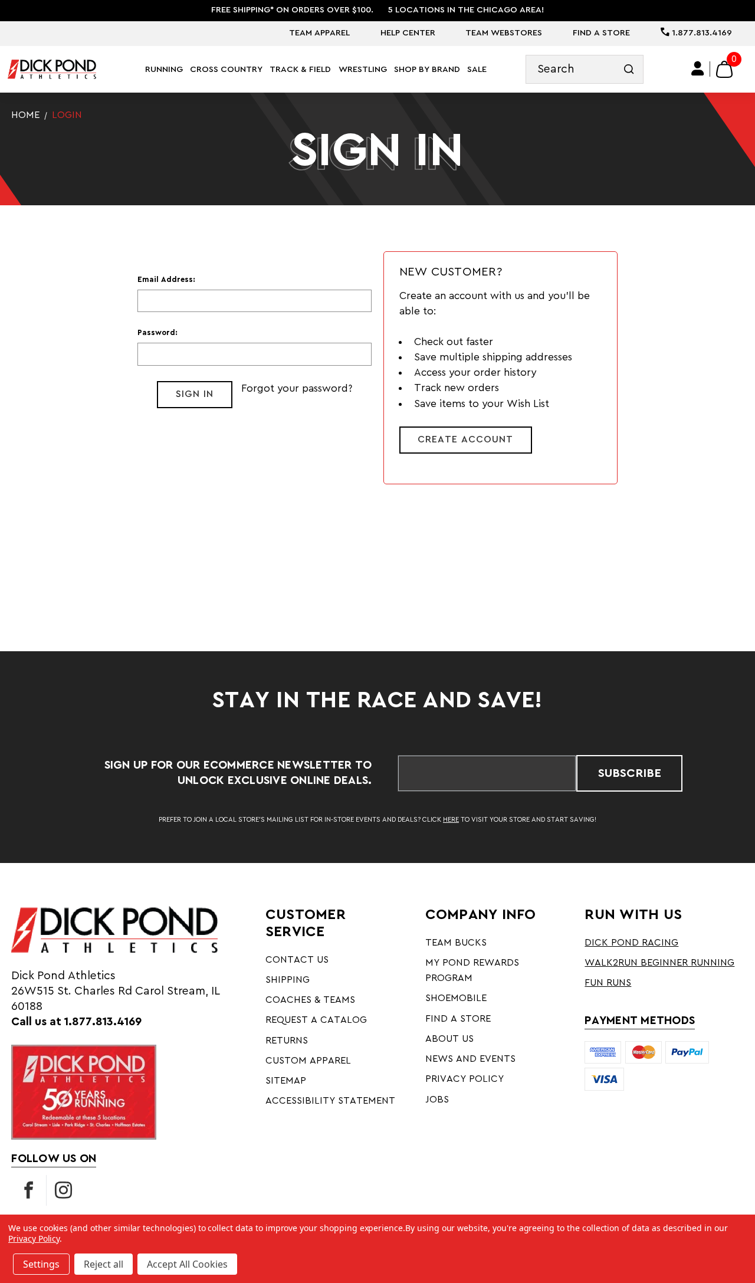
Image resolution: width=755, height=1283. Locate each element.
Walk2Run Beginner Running (659, 962)
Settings (41, 1264)
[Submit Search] (629, 69)
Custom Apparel (308, 1060)
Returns (286, 1040)
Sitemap (285, 1080)
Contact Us (297, 959)
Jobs (437, 1099)
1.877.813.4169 (700, 32)
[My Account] (697, 69)
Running (164, 69)
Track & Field (300, 69)
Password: (157, 332)
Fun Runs (608, 982)
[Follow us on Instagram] (63, 1190)
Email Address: (166, 279)
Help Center (407, 32)
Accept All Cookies (187, 1264)
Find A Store (601, 32)
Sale (477, 69)
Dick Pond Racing (631, 942)
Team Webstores (503, 32)
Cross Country (226, 69)
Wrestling (363, 69)
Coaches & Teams (310, 1000)
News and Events (470, 1059)
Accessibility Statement (330, 1100)
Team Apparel (319, 32)
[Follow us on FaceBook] (29, 1190)
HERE (451, 819)
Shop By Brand (427, 69)
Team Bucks (456, 942)
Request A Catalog (316, 1020)
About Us (449, 1039)
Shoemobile (456, 998)
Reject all (103, 1264)
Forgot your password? (296, 388)
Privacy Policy (464, 1079)
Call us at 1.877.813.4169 (76, 1022)
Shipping (287, 980)
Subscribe (629, 773)
